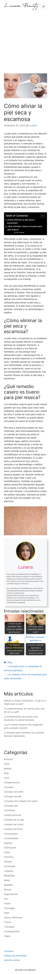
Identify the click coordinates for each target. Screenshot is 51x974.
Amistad (8, 759)
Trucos (7, 922)
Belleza (8, 768)
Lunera (21, 232)
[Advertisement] (25, 40)
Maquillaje (9, 875)
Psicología (9, 908)
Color (6, 778)
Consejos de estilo (13, 791)
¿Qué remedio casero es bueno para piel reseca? (24, 228)
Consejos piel (11, 806)
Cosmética (9, 810)
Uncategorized (11, 931)
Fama (7, 852)
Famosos (8, 857)
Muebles (8, 885)
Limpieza (8, 871)
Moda (7, 880)
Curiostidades (11, 838)
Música (7, 889)
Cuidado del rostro (14, 824)
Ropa (6, 912)
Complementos (12, 782)
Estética (8, 843)
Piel (6, 899)
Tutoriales (9, 926)
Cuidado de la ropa (14, 819)
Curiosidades (11, 833)
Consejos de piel (12, 796)
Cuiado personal (12, 815)
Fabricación (10, 847)
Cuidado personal (13, 829)
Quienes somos (12, 960)
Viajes (7, 936)
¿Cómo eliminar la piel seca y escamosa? (21, 221)
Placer (7, 903)
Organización (11, 894)
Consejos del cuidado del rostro (20, 801)
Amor (7, 764)
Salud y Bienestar (13, 917)
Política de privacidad (15, 955)
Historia (8, 861)
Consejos (9, 787)
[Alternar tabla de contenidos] (41, 216)
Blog (9, 662)
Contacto (8, 951)
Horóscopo (9, 866)
